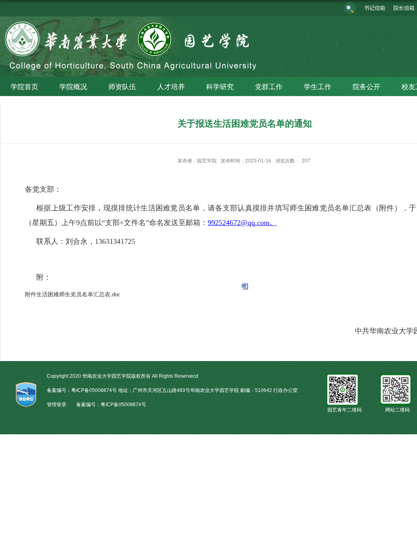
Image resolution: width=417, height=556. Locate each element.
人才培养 (171, 87)
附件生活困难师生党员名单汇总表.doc (72, 295)
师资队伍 (122, 87)
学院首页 (24, 87)
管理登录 (56, 404)
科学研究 (220, 87)
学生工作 (317, 87)
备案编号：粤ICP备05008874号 (111, 404)
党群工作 (269, 87)
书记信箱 (374, 8)
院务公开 (366, 87)
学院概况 (73, 87)
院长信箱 (404, 8)
